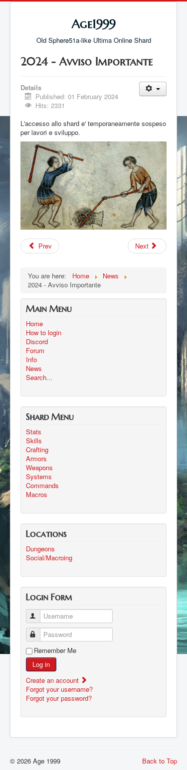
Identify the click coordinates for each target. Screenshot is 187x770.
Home (34, 323)
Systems (39, 476)
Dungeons (40, 548)
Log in (41, 664)
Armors (36, 458)
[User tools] (153, 89)
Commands (42, 485)
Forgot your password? (59, 698)
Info (31, 359)
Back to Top (159, 761)
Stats (33, 431)
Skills (34, 440)
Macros (36, 494)
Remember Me (55, 650)
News (34, 368)
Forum (35, 350)
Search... (39, 377)
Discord (37, 341)
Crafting (37, 449)
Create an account (53, 680)
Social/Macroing (49, 557)
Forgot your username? (59, 689)
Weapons (39, 467)
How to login (43, 332)
